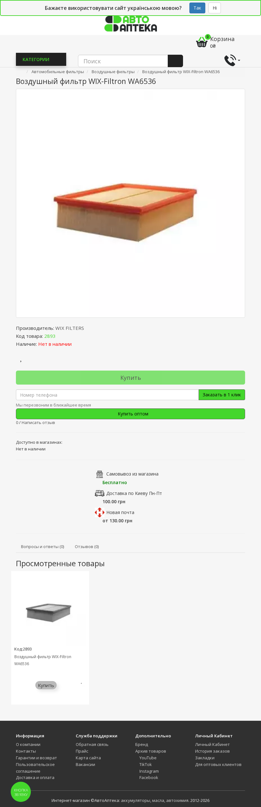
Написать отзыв (38, 422)
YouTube (147, 758)
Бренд (141, 744)
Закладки (205, 758)
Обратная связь (92, 744)
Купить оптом (132, 414)
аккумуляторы (135, 800)
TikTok (145, 764)
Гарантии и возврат (36, 758)
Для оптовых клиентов (218, 764)
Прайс (82, 751)
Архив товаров (150, 751)
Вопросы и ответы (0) (42, 546)
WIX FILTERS (69, 328)
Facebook (148, 777)
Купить (130, 377)
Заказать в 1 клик (222, 395)
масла (158, 800)
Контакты (26, 751)
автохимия (177, 800)
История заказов (212, 751)
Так (197, 8)
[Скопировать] (61, 336)
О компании (28, 744)
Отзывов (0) (87, 546)
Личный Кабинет (212, 744)
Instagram (148, 771)
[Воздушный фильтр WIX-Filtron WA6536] (130, 203)
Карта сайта (88, 758)
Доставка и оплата (35, 777)
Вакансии (85, 764)
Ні (215, 8)
